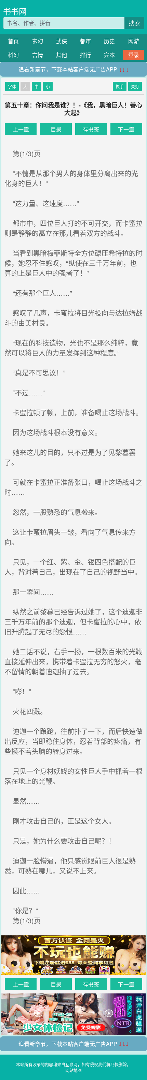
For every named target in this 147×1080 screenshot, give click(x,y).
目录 (56, 129)
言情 (37, 55)
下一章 (126, 129)
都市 (85, 41)
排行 (85, 55)
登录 (133, 55)
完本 (109, 55)
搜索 (134, 23)
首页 (13, 41)
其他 (61, 55)
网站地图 (73, 1070)
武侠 (61, 41)
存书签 (91, 129)
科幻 (13, 55)
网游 (133, 41)
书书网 (15, 11)
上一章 (21, 129)
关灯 (135, 86)
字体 (12, 86)
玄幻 (37, 41)
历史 (109, 41)
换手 (120, 86)
